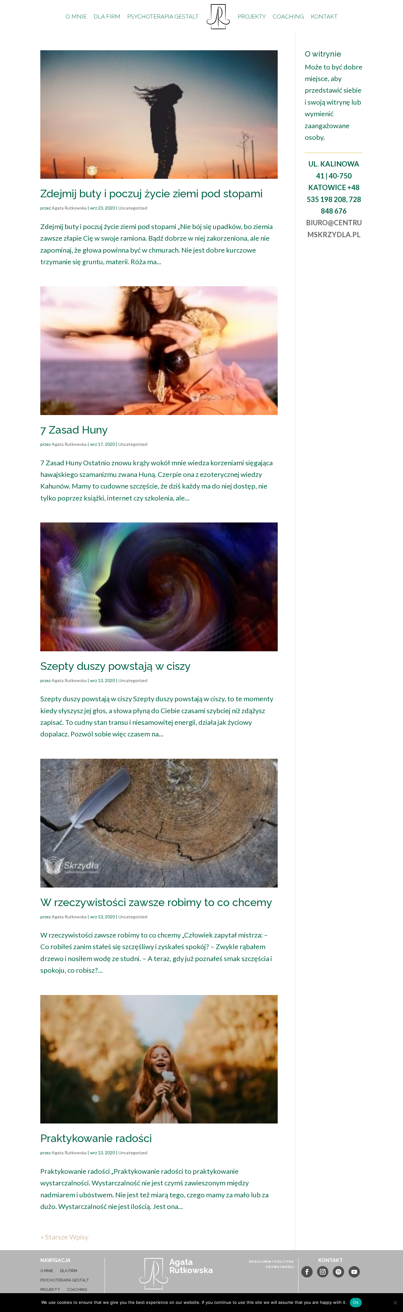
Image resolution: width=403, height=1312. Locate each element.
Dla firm (107, 16)
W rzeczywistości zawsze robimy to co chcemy (156, 902)
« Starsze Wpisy (64, 1237)
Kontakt (324, 16)
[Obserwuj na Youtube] (354, 1271)
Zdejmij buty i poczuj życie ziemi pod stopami (151, 193)
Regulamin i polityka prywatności (271, 1264)
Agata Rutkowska (69, 207)
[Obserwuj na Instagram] (322, 1271)
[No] (395, 1302)
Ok (356, 1302)
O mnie (76, 16)
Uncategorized (132, 207)
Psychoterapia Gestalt (163, 16)
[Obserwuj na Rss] (338, 1271)
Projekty (252, 16)
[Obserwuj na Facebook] (307, 1271)
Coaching (288, 16)
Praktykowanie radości (96, 1138)
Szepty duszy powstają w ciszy (115, 666)
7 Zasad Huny (74, 430)
